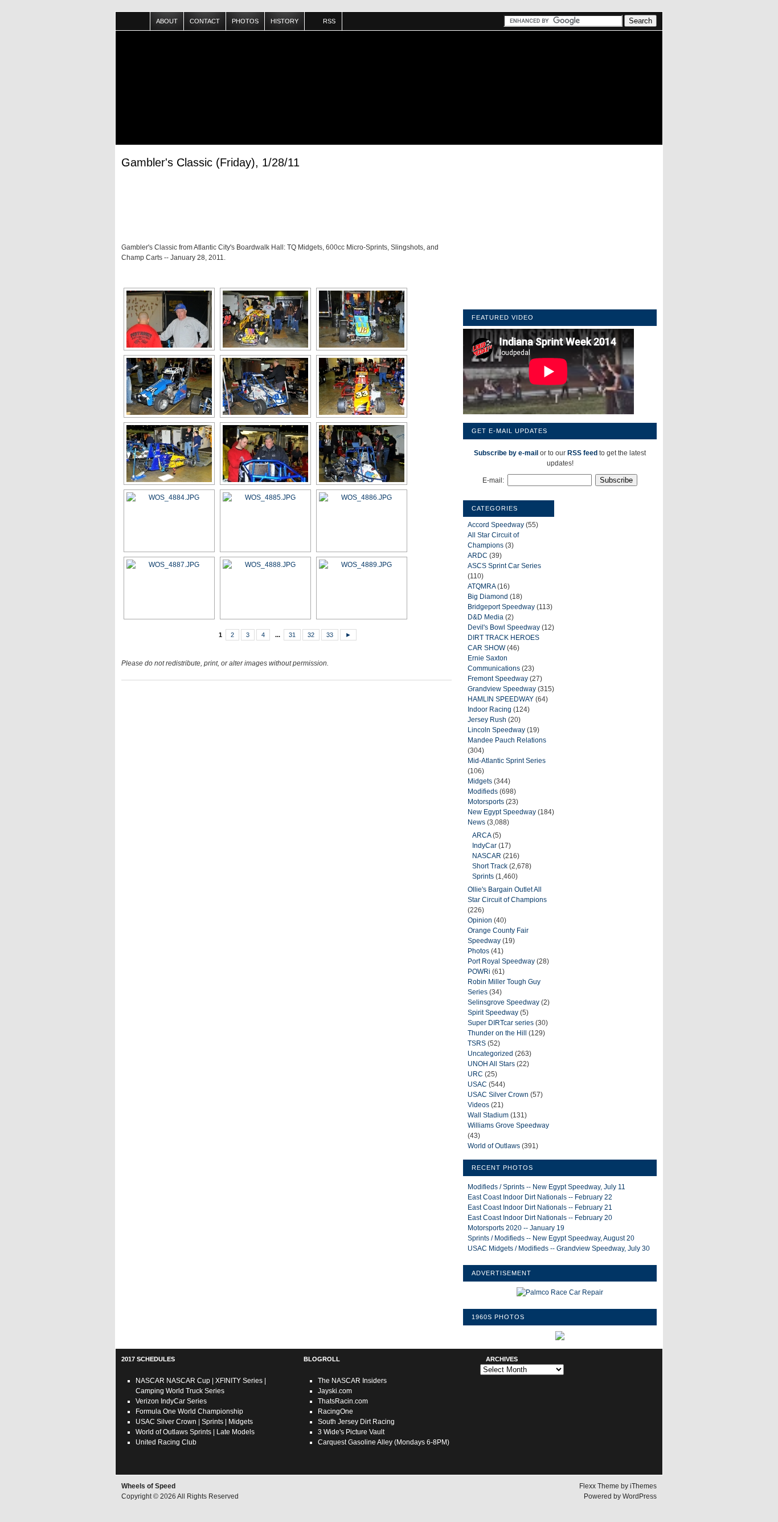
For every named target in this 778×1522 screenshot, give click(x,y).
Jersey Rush (487, 720)
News (476, 822)
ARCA (481, 835)
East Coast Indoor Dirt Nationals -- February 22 (540, 1197)
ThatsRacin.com (343, 1401)
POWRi (479, 972)
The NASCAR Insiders (352, 1381)
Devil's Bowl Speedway (504, 627)
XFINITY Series (239, 1381)
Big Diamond (488, 597)
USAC (477, 1084)
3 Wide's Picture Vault (351, 1432)
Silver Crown (176, 1422)
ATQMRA (482, 586)
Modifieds (483, 791)
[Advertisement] (286, 208)
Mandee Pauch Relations (507, 740)
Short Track (489, 866)
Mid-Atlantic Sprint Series (507, 761)
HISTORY (284, 21)
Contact (205, 21)
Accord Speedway (496, 525)
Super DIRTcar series (501, 1023)
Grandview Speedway (502, 689)
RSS (329, 21)
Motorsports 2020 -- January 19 (516, 1228)
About (167, 21)
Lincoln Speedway (496, 730)
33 (329, 634)
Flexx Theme (599, 1486)
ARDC (478, 556)
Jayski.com (335, 1391)
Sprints (483, 876)
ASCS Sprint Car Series (504, 566)
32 (311, 634)
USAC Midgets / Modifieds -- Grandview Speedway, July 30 (559, 1248)
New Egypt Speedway (502, 812)
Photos (245, 21)
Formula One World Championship (189, 1411)
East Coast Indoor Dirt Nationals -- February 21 (540, 1207)
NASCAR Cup (188, 1381)
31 (292, 634)
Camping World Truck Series (180, 1391)
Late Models (235, 1432)
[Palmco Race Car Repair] (560, 1292)
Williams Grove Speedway (508, 1125)
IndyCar (484, 846)
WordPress (640, 1496)
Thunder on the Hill (497, 1033)
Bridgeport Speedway (501, 607)
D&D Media (485, 617)
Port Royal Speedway (501, 961)
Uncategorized (490, 1054)
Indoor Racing (489, 709)
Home (133, 21)
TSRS (477, 1043)
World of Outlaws (494, 1146)
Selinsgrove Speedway (503, 1002)
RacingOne (335, 1411)
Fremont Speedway (498, 679)
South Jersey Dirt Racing (356, 1422)
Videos (478, 1105)
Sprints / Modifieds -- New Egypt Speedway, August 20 (551, 1238)
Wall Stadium (488, 1115)
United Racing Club (166, 1442)
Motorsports (486, 802)
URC (475, 1074)
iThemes (643, 1486)
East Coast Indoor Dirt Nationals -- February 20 (540, 1218)
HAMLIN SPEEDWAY (501, 699)
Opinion (480, 920)
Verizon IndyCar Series (171, 1401)
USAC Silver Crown (498, 1095)
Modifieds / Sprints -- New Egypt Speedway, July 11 (546, 1187)
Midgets (480, 781)
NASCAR (486, 856)
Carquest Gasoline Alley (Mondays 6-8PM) (383, 1442)
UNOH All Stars (491, 1064)
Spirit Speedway (493, 1013)
